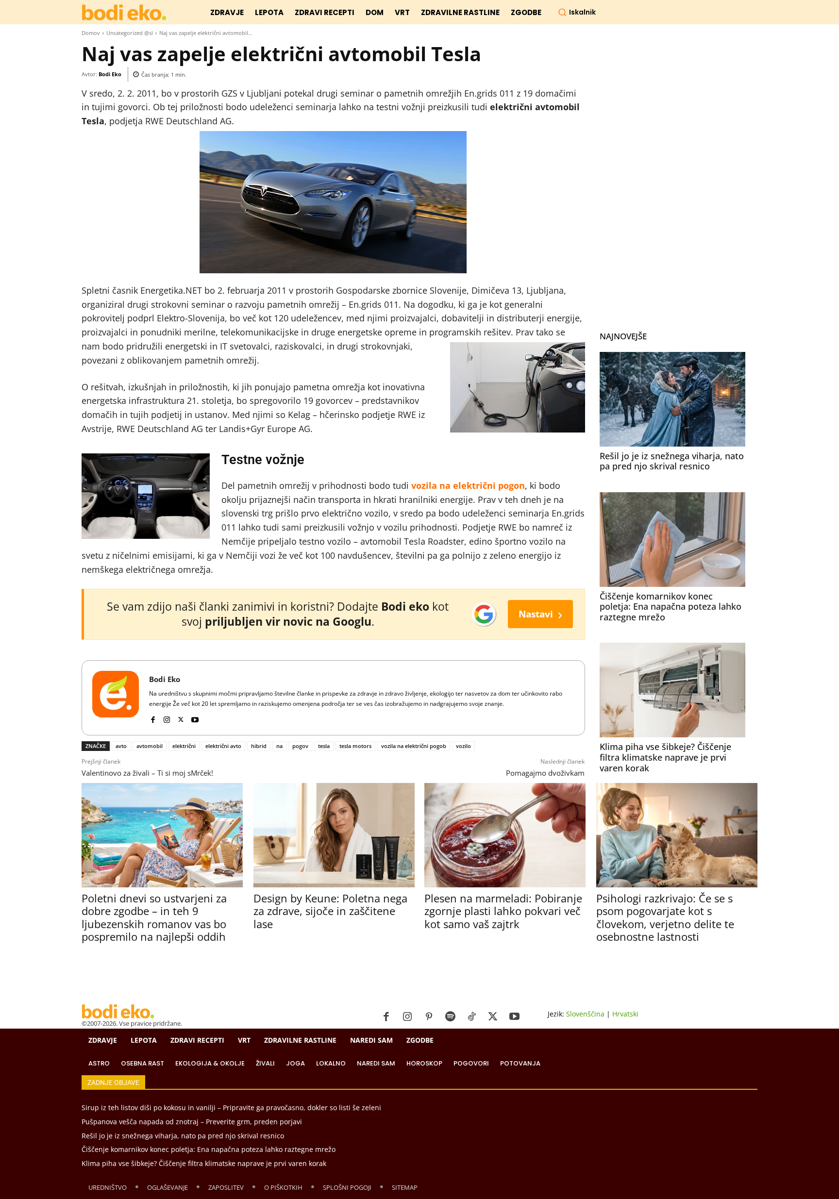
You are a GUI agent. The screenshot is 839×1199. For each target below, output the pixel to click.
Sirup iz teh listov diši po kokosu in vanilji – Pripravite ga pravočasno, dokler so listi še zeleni (231, 1107)
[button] (577, 12)
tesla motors (355, 745)
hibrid (259, 745)
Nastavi (540, 614)
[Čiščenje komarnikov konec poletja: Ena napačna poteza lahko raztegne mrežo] (672, 539)
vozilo (463, 745)
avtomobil (149, 745)
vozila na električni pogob (413, 745)
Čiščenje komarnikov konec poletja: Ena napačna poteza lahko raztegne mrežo (670, 606)
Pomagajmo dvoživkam (545, 773)
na (279, 745)
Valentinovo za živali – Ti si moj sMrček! (147, 773)
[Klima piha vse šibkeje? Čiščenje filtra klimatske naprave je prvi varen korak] (672, 690)
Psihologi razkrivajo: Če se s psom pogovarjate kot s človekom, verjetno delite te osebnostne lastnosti (665, 917)
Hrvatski (625, 1013)
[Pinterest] (429, 1017)
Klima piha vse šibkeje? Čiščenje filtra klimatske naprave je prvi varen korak (665, 757)
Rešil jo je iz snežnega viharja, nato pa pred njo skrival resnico (672, 461)
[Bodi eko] (124, 13)
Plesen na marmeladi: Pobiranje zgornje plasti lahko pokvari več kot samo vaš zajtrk (503, 911)
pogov (300, 745)
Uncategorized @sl (129, 32)
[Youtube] (195, 717)
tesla (324, 745)
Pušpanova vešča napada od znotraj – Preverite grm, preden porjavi (192, 1121)
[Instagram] (166, 717)
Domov (91, 32)
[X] (181, 717)
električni (184, 745)
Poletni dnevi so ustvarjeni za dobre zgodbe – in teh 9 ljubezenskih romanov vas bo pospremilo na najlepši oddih (154, 917)
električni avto (223, 745)
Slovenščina (585, 1013)
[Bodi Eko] (115, 698)
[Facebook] (152, 717)
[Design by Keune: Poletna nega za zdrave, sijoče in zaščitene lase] (333, 835)
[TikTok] (471, 1017)
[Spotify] (450, 1017)
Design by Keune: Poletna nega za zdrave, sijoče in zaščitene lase (330, 911)
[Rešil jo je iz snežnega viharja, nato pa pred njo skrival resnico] (672, 399)
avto (121, 745)
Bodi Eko (110, 74)
